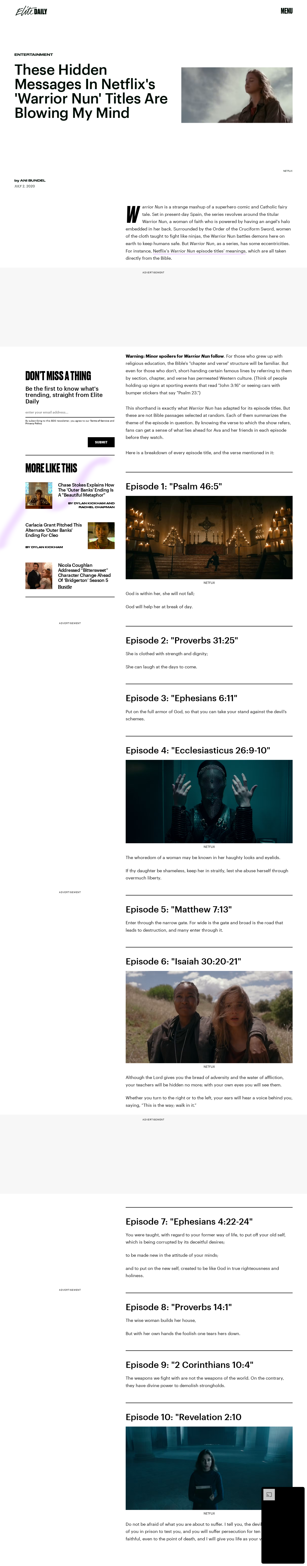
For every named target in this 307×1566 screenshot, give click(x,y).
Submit (101, 442)
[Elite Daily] (31, 11)
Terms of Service (99, 420)
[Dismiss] (299, 1491)
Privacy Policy (33, 423)
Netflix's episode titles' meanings (199, 250)
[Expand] (267, 1491)
